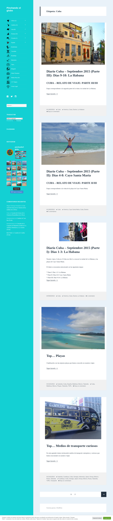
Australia (60, 384)
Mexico (80, 384)
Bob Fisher (9, 233)
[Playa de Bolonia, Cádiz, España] (24, 168)
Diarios (75, 109)
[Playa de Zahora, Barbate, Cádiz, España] (19, 173)
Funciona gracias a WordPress (54, 508)
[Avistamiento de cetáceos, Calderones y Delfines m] (24, 163)
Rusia (48, 478)
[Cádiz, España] (9, 184)
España (69, 384)
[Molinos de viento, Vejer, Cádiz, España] (24, 178)
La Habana (81, 109)
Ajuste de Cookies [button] (97, 518)
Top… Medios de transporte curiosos (72, 446)
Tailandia (86, 384)
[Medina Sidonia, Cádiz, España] (19, 184)
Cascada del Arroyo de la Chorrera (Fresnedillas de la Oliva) (16, 207)
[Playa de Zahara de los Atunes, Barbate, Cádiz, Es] (14, 178)
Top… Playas (55, 356)
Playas (59, 386)
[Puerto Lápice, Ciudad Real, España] (9, 163)
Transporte (54, 480)
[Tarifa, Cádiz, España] (9, 168)
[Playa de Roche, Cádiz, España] (19, 178)
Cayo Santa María (74, 209)
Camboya (66, 476)
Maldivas (75, 384)
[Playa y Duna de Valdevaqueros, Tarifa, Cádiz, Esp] (14, 168)
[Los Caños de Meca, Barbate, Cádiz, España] (19, 168)
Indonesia (82, 476)
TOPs (69, 386)
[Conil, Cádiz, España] (14, 173)
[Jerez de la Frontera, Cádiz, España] (14, 163)
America (65, 109)
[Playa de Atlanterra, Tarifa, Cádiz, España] (19, 163)
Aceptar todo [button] (107, 518)
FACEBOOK (11, 129)
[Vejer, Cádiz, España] (24, 173)
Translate (18, 120)
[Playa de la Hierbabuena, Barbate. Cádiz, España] (14, 184)
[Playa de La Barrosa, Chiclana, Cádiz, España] (9, 178)
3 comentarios (52, 211)
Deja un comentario (53, 111)
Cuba (59, 109)
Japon (87, 476)
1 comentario (91, 296)
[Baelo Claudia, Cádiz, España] (9, 173)
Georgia (76, 476)
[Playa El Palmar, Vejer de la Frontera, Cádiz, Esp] (24, 184)
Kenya (91, 476)
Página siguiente (103, 494)
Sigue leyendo (52, 94)
